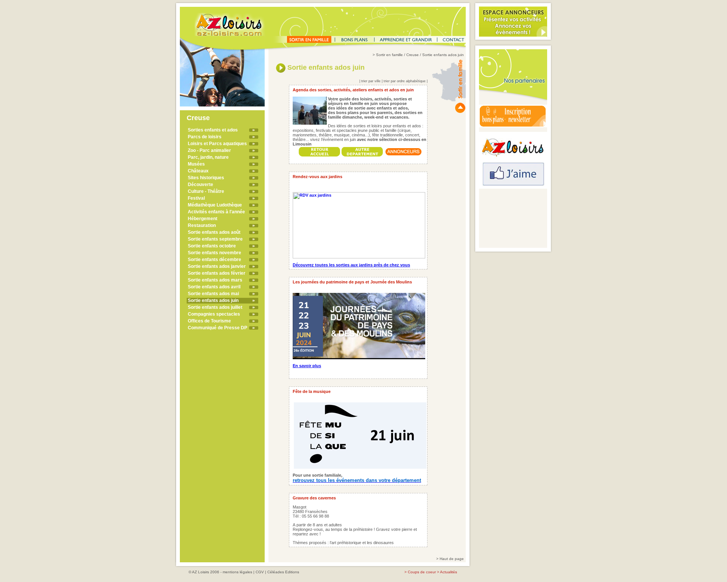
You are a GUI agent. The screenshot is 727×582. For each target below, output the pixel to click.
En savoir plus (307, 365)
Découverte (200, 184)
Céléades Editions (283, 572)
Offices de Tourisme (209, 321)
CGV (260, 572)
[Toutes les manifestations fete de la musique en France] (360, 434)
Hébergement (202, 218)
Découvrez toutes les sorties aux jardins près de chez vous (351, 265)
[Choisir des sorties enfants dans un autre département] (362, 150)
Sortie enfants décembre (214, 259)
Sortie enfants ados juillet (215, 307)
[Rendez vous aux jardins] (359, 224)
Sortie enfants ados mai (213, 293)
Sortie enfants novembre (214, 252)
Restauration (202, 225)
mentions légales (237, 572)
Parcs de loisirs (205, 136)
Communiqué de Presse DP (217, 327)
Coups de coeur (422, 572)
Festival (196, 198)
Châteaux (198, 171)
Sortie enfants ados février (216, 273)
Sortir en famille (389, 55)
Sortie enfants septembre (215, 239)
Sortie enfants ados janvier (217, 266)
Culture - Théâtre (206, 191)
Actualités (448, 572)
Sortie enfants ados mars (215, 280)
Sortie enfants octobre (212, 246)
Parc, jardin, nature (208, 157)
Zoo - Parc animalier (209, 150)
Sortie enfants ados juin (213, 300)
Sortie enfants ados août (214, 232)
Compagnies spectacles (214, 314)
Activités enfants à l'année (216, 211)
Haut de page (452, 559)
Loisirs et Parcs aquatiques (217, 143)
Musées (196, 164)
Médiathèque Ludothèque (215, 205)
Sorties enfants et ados (213, 130)
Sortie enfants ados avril (214, 286)
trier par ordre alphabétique (405, 81)
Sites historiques (206, 177)
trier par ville (371, 81)
